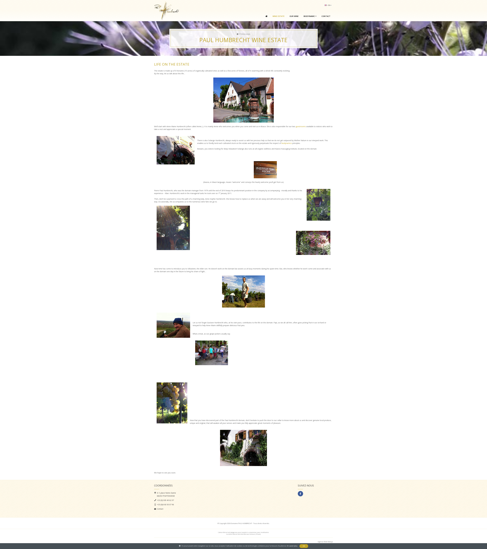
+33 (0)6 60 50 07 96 (165, 504)
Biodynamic (309, 16)
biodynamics (287, 143)
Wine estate (278, 16)
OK (304, 546)
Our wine (294, 16)
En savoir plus (292, 546)
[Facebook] (300, 493)
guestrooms (301, 126)
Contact (325, 16)
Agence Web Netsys (325, 542)
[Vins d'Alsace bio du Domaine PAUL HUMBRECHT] (238, 34)
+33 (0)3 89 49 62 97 (165, 500)
